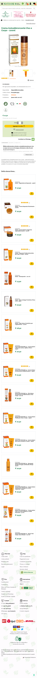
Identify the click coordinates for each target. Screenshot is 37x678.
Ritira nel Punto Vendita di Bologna (8, 588)
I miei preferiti (5, 559)
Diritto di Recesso (28, 572)
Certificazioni (4, 582)
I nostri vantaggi (5, 591)
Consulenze (4, 584)
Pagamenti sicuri (24, 559)
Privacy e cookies (25, 564)
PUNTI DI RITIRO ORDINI (8, 596)
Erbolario (13, 95)
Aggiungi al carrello (18, 126)
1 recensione (12, 78)
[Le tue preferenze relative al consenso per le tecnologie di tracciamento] (34, 675)
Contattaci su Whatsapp (24, 139)
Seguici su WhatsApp (7, 594)
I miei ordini (4, 556)
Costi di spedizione (25, 556)
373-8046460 (12, 611)
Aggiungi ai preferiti (20, 129)
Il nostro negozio (24, 611)
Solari (22, 20)
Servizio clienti (24, 569)
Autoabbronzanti (29, 20)
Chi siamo (4, 613)
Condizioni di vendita (25, 561)
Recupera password (7, 564)
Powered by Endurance (30, 657)
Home (1, 20)
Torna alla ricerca (30, 23)
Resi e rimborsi (24, 566)
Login (2, 566)
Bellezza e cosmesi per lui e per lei (12, 20)
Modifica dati (5, 561)
